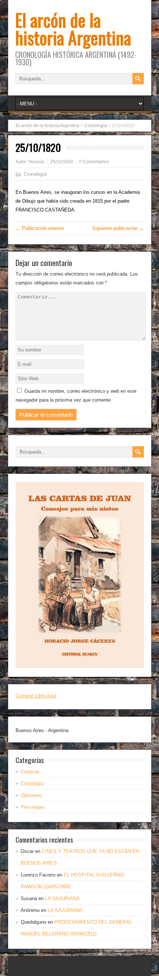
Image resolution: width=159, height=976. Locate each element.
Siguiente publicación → (118, 228)
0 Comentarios (94, 161)
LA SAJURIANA (62, 898)
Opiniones (31, 795)
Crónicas (30, 771)
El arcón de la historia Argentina (73, 28)
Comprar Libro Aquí (36, 696)
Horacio (36, 161)
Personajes (33, 807)
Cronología (35, 174)
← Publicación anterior (40, 228)
